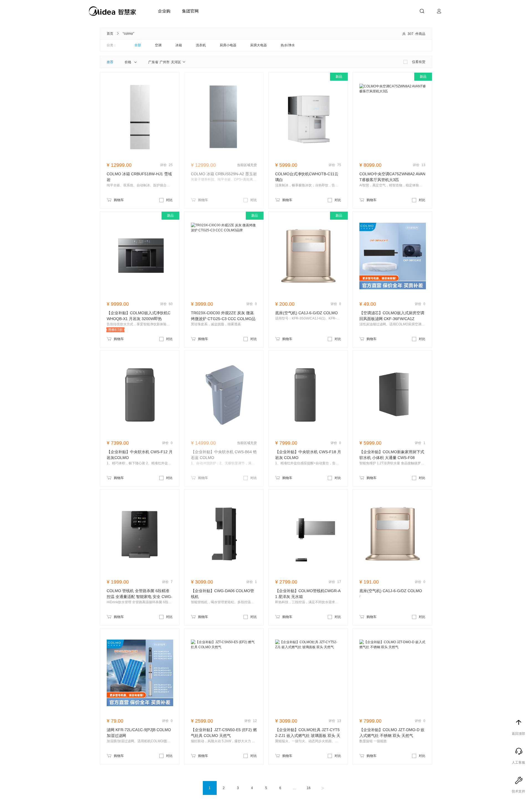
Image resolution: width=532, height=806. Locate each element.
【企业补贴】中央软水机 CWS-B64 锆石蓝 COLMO (224, 455)
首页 (110, 34)
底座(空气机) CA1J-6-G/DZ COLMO (306, 313)
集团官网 (190, 11)
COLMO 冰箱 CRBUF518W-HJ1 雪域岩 (139, 177)
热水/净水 (288, 45)
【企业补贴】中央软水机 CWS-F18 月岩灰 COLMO (308, 455)
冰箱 (178, 45)
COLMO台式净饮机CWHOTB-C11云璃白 (306, 177)
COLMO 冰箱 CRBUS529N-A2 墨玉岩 (224, 174)
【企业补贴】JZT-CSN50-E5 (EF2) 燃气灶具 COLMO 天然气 (224, 733)
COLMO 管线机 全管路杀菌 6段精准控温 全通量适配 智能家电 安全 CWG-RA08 (139, 594)
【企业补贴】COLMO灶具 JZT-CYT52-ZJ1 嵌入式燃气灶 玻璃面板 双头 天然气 (307, 733)
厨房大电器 (258, 45)
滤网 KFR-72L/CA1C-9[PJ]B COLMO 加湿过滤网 (139, 733)
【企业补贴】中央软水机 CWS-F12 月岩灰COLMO (140, 455)
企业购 (164, 11)
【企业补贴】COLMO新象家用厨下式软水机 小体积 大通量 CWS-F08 (391, 455)
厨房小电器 (228, 45)
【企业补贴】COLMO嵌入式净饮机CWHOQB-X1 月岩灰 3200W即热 (138, 316)
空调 (158, 45)
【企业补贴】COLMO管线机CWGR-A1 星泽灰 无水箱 (308, 594)
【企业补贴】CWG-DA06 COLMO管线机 (222, 594)
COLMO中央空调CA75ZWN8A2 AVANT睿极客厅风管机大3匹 (392, 177)
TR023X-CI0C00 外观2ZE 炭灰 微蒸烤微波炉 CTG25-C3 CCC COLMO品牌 (223, 316)
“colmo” (128, 34)
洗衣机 (201, 45)
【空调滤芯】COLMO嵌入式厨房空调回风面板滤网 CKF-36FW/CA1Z (391, 316)
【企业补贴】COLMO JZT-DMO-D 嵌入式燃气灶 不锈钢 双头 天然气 (391, 733)
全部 (137, 45)
